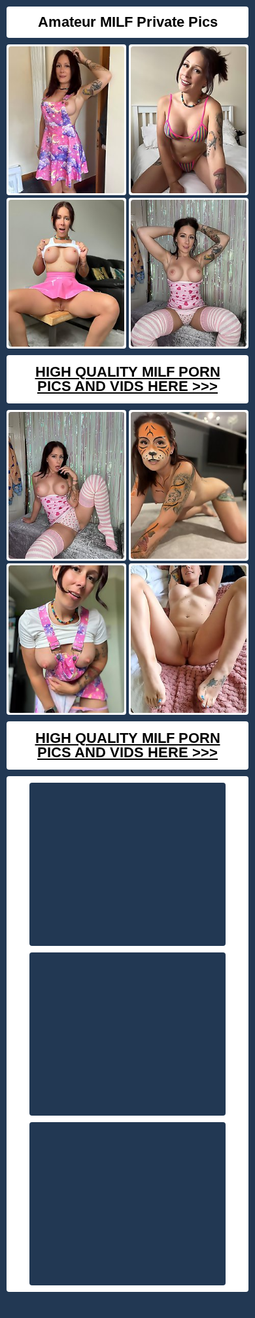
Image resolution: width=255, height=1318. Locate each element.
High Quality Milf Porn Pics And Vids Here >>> (127, 379)
